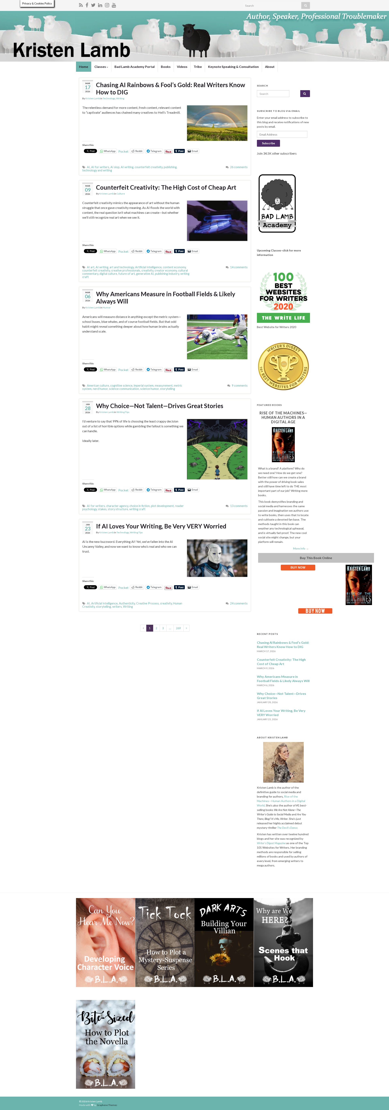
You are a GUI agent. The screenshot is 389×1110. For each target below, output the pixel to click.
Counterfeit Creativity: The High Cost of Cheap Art (166, 187)
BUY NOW (298, 567)
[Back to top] (380, 1101)
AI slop (115, 167)
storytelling (167, 388)
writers (117, 606)
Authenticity (127, 603)
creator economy (166, 270)
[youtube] (114, 4)
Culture (120, 193)
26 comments (239, 167)
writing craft (137, 509)
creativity (147, 270)
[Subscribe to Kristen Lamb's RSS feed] (81, 4)
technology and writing (97, 170)
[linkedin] (100, 4)
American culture (98, 385)
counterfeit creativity (148, 167)
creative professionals (125, 270)
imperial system (144, 385)
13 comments (239, 506)
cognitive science (121, 385)
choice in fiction (139, 506)
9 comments (240, 385)
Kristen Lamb (92, 98)
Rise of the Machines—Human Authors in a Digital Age (283, 417)
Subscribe (268, 143)
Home (83, 66)
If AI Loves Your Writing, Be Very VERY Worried (161, 526)
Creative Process (147, 603)
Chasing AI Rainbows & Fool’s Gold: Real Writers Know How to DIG (170, 88)
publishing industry (167, 273)
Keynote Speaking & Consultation (233, 66)
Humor (107, 307)
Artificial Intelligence (148, 267)
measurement (164, 385)
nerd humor (100, 388)
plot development (162, 506)
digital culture (108, 273)
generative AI (145, 273)
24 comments (239, 603)
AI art (90, 267)
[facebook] (86, 4)
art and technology (122, 267)
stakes (102, 509)
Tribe (198, 66)
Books (166, 66)
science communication (124, 388)
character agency (117, 506)
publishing (170, 167)
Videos (182, 66)
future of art (126, 273)
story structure (118, 509)
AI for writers (100, 167)
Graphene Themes (107, 1105)
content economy (174, 267)
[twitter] (93, 4)
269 (178, 628)
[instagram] (107, 4)
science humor (149, 388)
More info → (301, 548)
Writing (120, 98)
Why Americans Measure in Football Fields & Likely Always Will (165, 297)
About (270, 66)
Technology (109, 98)
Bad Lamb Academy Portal (134, 66)
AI (88, 167)
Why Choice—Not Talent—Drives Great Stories (159, 405)
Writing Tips (122, 412)
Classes (100, 66)
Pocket (123, 151)
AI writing (127, 167)
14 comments (239, 267)
